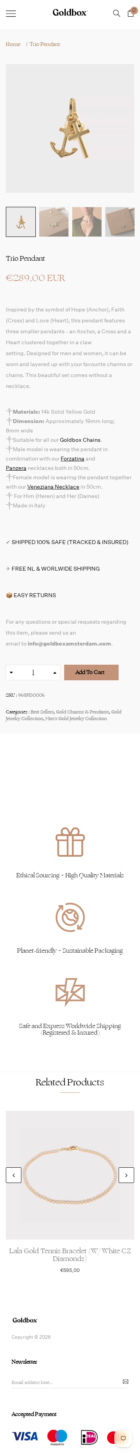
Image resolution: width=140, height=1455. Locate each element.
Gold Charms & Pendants (82, 711)
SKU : (11, 695)
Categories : (18, 712)
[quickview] (81, 1230)
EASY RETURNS (35, 595)
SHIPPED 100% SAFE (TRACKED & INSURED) (70, 542)
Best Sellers (42, 711)
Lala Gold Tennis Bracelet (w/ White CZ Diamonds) (70, 1254)
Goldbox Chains (80, 439)
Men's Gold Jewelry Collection (76, 718)
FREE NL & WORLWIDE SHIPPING (56, 568)
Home (13, 44)
